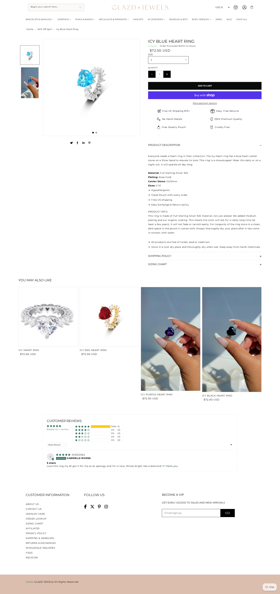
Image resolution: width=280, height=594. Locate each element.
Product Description (164, 145)
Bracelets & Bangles (38, 19)
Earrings (63, 19)
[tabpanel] (91, 86)
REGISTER (32, 557)
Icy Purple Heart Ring (157, 394)
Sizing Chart (157, 264)
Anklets (138, 19)
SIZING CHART (34, 523)
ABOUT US (32, 504)
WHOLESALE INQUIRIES (40, 547)
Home (29, 29)
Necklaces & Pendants (113, 19)
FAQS (29, 552)
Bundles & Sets (178, 19)
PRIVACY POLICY (36, 533)
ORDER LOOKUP (36, 518)
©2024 (30, 581)
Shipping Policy (159, 255)
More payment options (205, 103)
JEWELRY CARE (35, 513)
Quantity (153, 68)
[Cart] (251, 7)
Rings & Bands (84, 19)
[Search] (80, 7)
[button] (82, 426)
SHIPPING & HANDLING (40, 538)
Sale (229, 19)
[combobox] (56, 7)
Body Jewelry (200, 19)
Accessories (155, 19)
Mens (219, 19)
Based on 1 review (58, 429)
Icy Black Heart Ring (217, 395)
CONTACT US (34, 509)
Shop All (241, 19)
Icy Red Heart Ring (93, 350)
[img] (63, 454)
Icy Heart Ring (28, 350)
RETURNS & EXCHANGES (41, 543)
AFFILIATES (33, 528)
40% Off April (44, 29)
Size (150, 54)
